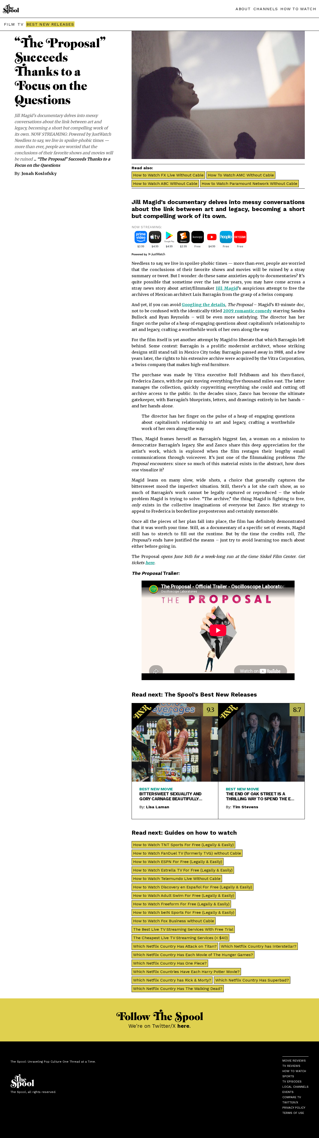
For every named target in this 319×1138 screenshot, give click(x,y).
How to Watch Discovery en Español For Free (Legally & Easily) (192, 887)
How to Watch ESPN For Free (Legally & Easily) (177, 861)
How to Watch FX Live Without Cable (168, 175)
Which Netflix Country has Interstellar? (258, 946)
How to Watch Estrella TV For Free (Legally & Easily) (183, 870)
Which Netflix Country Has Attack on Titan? (175, 946)
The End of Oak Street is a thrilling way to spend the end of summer (261, 796)
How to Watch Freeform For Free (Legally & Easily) (181, 904)
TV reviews (291, 1065)
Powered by (140, 254)
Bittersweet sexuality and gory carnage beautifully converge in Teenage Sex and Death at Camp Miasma (172, 796)
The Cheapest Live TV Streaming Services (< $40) (180, 937)
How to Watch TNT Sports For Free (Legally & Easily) (183, 844)
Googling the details (203, 304)
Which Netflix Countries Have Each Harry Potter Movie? (186, 971)
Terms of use (293, 1112)
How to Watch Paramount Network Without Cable (249, 183)
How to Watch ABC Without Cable (165, 183)
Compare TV (291, 1097)
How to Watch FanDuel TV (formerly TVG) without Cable (187, 853)
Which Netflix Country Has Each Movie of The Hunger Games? (193, 954)
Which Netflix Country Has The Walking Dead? (177, 988)
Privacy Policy (293, 1107)
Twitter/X (290, 1102)
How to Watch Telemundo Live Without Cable (177, 878)
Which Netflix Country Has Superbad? (252, 980)
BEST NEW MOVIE (156, 789)
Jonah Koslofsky (39, 173)
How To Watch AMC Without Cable (241, 175)
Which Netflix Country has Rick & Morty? (172, 980)
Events (288, 1091)
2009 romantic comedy (247, 310)
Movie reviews (294, 1060)
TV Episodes (292, 1081)
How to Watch (294, 1071)
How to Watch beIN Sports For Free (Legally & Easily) (183, 912)
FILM (9, 24)
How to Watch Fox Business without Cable (173, 921)
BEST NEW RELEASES (50, 24)
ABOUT (243, 8)
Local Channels (295, 1086)
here (149, 562)
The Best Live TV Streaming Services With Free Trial (183, 929)
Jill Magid (227, 288)
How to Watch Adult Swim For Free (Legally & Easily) (183, 895)
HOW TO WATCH (298, 8)
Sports (288, 1076)
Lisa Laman (157, 807)
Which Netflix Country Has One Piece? (170, 963)
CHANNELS (265, 8)
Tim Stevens (245, 807)
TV (20, 24)
